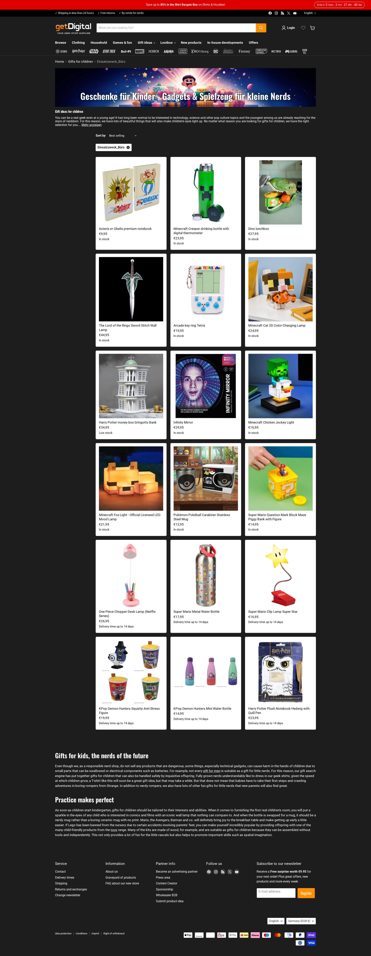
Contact (60, 871)
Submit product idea (170, 901)
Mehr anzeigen (92, 125)
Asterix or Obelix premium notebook (125, 229)
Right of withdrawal (113, 933)
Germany (299, 921)
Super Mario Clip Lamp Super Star (273, 612)
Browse (60, 43)
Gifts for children (80, 61)
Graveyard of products (121, 877)
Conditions (81, 933)
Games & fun (122, 43)
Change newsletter (67, 895)
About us (112, 871)
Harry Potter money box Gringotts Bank (128, 422)
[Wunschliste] (303, 28)
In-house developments (225, 43)
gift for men (211, 771)
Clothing (78, 43)
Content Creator (166, 883)
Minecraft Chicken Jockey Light (271, 422)
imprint (95, 933)
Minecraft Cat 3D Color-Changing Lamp (276, 325)
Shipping (61, 883)
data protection (63, 933)
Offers (253, 43)
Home (59, 61)
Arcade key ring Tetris (189, 325)
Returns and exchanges (71, 889)
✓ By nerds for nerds (131, 13)
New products (191, 43)
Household (99, 43)
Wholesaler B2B (166, 895)
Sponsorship (164, 889)
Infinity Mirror (183, 422)
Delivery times (64, 877)
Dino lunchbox (258, 229)
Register (306, 893)
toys (114, 830)
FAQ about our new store (122, 883)
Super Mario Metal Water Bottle (197, 612)
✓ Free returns (106, 13)
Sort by (101, 135)
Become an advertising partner (176, 871)
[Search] (261, 27)
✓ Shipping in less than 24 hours (74, 13)
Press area (163, 877)
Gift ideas (145, 43)
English (308, 13)
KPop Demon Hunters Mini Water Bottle (202, 708)
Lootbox (167, 43)
